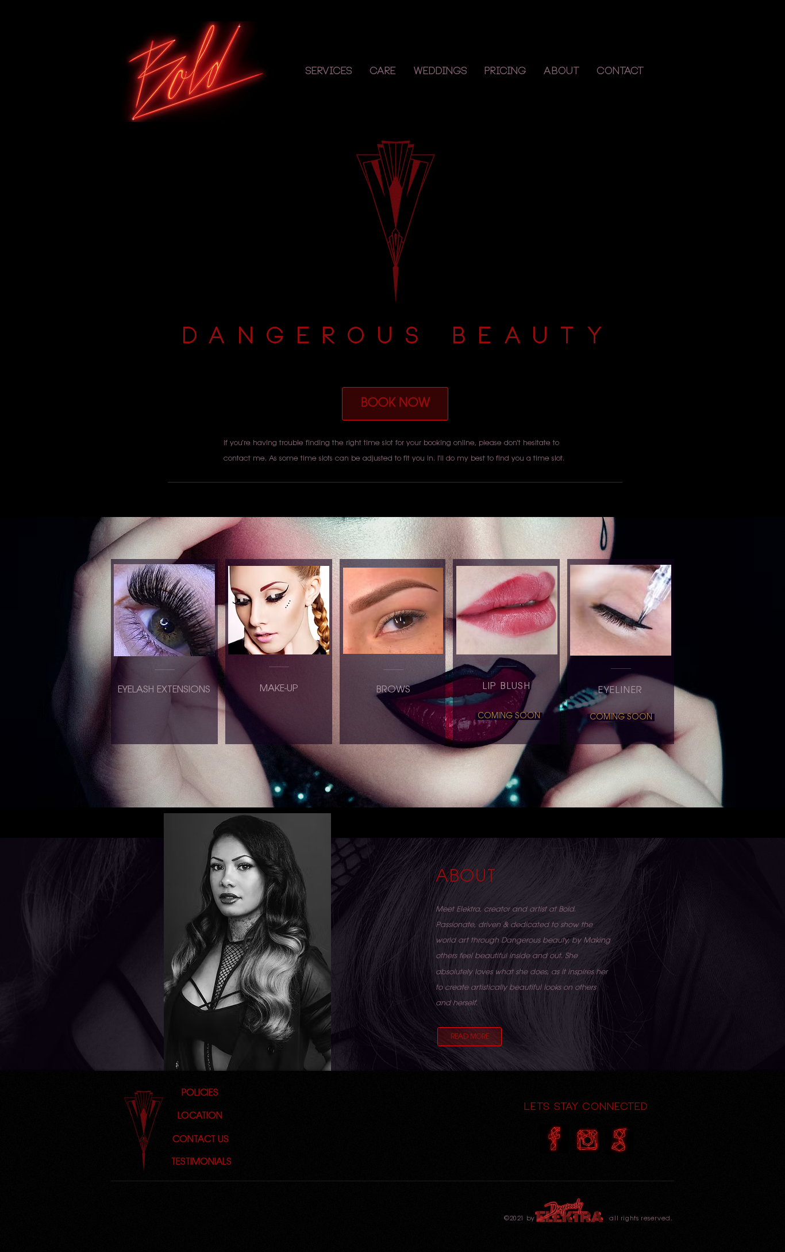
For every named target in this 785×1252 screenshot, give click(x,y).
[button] (329, 72)
